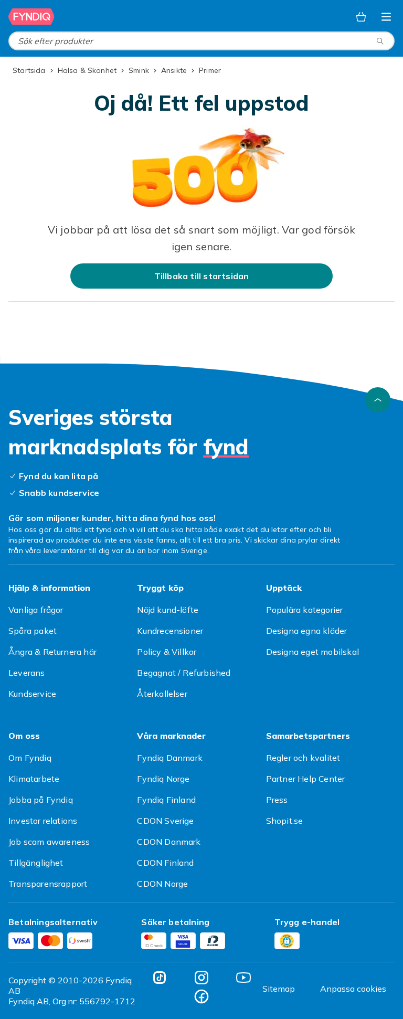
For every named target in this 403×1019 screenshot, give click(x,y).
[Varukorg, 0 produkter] (361, 16)
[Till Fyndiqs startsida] (31, 16)
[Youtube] (243, 977)
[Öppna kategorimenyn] (386, 16)
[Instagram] (201, 977)
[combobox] (201, 40)
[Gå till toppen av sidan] (377, 399)
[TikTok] (159, 977)
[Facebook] (201, 996)
